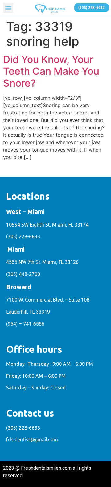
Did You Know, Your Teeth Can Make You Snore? (51, 71)
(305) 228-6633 (23, 236)
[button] (8, 8)
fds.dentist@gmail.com (32, 439)
